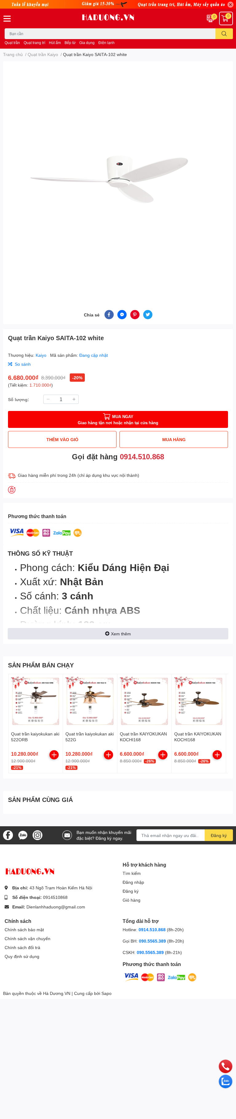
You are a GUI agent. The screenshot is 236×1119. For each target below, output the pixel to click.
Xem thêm (121, 633)
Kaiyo (42, 355)
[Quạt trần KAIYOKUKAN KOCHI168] (144, 701)
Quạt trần (12, 42)
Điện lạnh (106, 42)
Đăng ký (219, 835)
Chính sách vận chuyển (27, 938)
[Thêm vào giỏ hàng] (54, 754)
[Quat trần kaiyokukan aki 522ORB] (35, 701)
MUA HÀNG (174, 439)
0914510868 (55, 897)
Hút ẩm (55, 42)
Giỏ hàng (131, 900)
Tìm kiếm (132, 873)
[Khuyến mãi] (118, 4)
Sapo (106, 993)
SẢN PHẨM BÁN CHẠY (41, 665)
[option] (118, 178)
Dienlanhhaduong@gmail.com (55, 906)
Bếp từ (70, 42)
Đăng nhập (133, 882)
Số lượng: (18, 399)
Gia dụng (87, 42)
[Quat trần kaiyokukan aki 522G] (90, 701)
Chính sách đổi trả (22, 947)
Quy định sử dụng (22, 956)
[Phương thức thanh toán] (46, 532)
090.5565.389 (153, 941)
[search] (224, 33)
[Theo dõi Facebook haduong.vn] (8, 834)
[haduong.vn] (118, 19)
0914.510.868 (142, 456)
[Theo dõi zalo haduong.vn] (23, 834)
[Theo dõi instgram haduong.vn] (37, 834)
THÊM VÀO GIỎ (62, 439)
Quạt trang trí (34, 42)
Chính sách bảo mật (24, 929)
